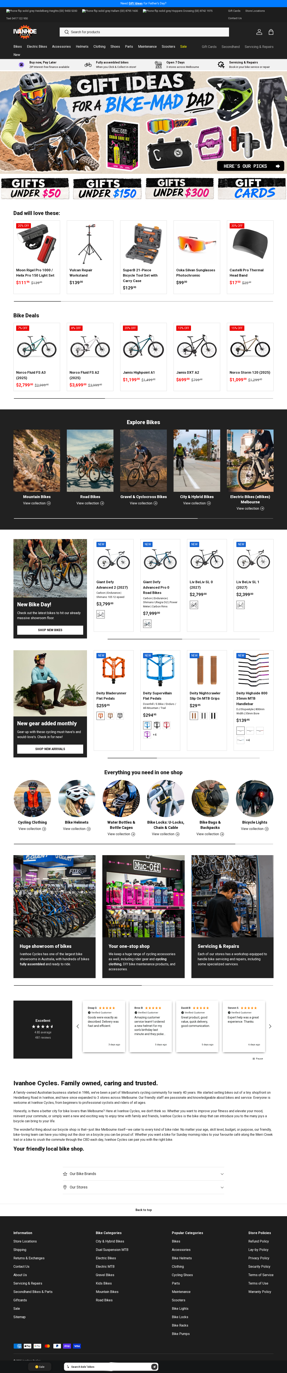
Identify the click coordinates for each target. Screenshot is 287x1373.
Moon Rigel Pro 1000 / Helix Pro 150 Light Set (35, 273)
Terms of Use (258, 1283)
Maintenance (147, 47)
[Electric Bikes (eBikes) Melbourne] (250, 461)
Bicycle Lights (254, 822)
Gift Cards (234, 10)
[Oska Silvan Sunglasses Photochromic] (196, 243)
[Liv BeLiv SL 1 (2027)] (253, 559)
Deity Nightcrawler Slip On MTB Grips (205, 696)
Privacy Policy (258, 1258)
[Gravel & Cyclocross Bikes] (143, 461)
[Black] (120, 716)
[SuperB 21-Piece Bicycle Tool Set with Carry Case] (143, 243)
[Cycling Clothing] (32, 798)
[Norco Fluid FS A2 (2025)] (90, 346)
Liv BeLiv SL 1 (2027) (247, 585)
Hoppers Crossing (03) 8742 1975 (192, 10)
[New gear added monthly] (50, 683)
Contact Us (235, 18)
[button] (78, 1026)
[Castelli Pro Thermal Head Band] (250, 243)
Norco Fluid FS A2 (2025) (84, 375)
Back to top (144, 1210)
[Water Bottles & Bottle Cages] (121, 798)
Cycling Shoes (182, 1275)
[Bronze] (110, 716)
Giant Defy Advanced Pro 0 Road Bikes (156, 587)
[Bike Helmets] (77, 798)
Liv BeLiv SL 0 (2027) (201, 585)
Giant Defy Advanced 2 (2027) (112, 585)
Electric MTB (105, 1267)
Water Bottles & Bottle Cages (121, 825)
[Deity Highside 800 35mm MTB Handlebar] (253, 670)
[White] (250, 731)
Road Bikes (90, 497)
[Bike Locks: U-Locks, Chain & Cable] (165, 798)
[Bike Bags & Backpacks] (210, 798)
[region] (174, 1026)
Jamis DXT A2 (187, 372)
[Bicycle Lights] (254, 798)
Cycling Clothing (32, 822)
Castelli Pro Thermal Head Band (246, 273)
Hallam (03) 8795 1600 (124, 10)
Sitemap (19, 1317)
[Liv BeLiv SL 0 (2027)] (207, 559)
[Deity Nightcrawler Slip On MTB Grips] (207, 670)
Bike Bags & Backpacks (210, 825)
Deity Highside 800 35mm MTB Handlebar (251, 698)
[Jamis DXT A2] (196, 346)
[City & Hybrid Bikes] (197, 461)
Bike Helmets (76, 822)
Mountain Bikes (37, 497)
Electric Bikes (37, 47)
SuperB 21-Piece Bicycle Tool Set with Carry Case (140, 275)
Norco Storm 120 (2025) (250, 372)
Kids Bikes (104, 1283)
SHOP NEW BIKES (50, 630)
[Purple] (147, 735)
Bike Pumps (181, 1334)
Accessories (61, 47)
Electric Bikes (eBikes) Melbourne (250, 499)
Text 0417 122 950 (17, 18)
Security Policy (259, 1267)
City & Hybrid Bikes (197, 497)
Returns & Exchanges (29, 1258)
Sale (183, 47)
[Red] (166, 725)
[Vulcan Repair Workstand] (90, 243)
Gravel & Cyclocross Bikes (143, 497)
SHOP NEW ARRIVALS (50, 749)
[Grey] (203, 716)
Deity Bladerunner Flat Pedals (111, 696)
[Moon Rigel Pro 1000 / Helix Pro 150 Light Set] (36, 243)
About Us (20, 1275)
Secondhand (231, 47)
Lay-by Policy (258, 1250)
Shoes (115, 47)
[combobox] (144, 32)
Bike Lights (180, 1309)
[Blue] (240, 740)
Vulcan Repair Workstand (81, 273)
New (16, 55)
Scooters (168, 47)
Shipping (19, 1250)
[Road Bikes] (90, 461)
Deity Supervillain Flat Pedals (157, 696)
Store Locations (255, 10)
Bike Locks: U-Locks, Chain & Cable (165, 825)
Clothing (99, 47)
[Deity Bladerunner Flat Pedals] (113, 670)
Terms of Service (261, 1275)
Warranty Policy (259, 1292)
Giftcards (20, 1300)
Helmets (82, 47)
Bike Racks (180, 1325)
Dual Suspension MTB (112, 1250)
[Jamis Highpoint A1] (143, 346)
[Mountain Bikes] (36, 461)
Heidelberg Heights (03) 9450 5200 (56, 10)
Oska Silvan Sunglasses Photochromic (195, 273)
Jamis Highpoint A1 (139, 372)
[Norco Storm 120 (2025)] (250, 346)
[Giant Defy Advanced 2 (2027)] (113, 559)
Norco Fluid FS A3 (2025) (31, 375)
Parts (129, 47)
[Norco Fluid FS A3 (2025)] (36, 346)
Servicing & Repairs (259, 47)
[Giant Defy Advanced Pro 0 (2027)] (160, 559)
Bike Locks (180, 1317)
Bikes (17, 47)
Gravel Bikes (105, 1275)
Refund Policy (258, 1241)
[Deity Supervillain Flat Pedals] (160, 670)
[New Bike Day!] (50, 568)
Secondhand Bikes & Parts (33, 1292)
